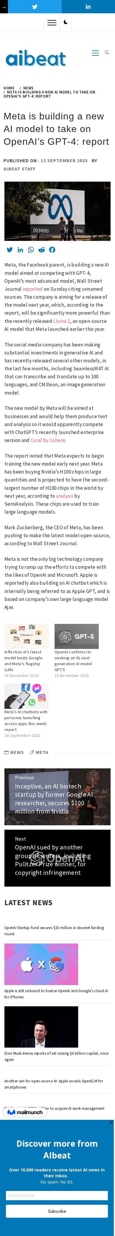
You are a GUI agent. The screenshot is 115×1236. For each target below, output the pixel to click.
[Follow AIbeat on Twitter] (34, 6)
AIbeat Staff (20, 169)
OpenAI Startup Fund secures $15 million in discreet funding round (54, 930)
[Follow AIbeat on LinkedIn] (88, 6)
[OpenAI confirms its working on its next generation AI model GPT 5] (77, 636)
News (17, 752)
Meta (42, 752)
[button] (66, 22)
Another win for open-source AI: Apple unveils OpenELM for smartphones (53, 1084)
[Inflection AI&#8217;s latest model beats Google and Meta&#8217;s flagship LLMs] (26, 636)
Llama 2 (61, 321)
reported (33, 289)
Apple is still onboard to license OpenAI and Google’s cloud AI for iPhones (56, 994)
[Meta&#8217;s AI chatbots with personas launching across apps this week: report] (26, 696)
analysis (64, 496)
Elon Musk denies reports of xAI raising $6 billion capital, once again (56, 1056)
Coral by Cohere (48, 440)
